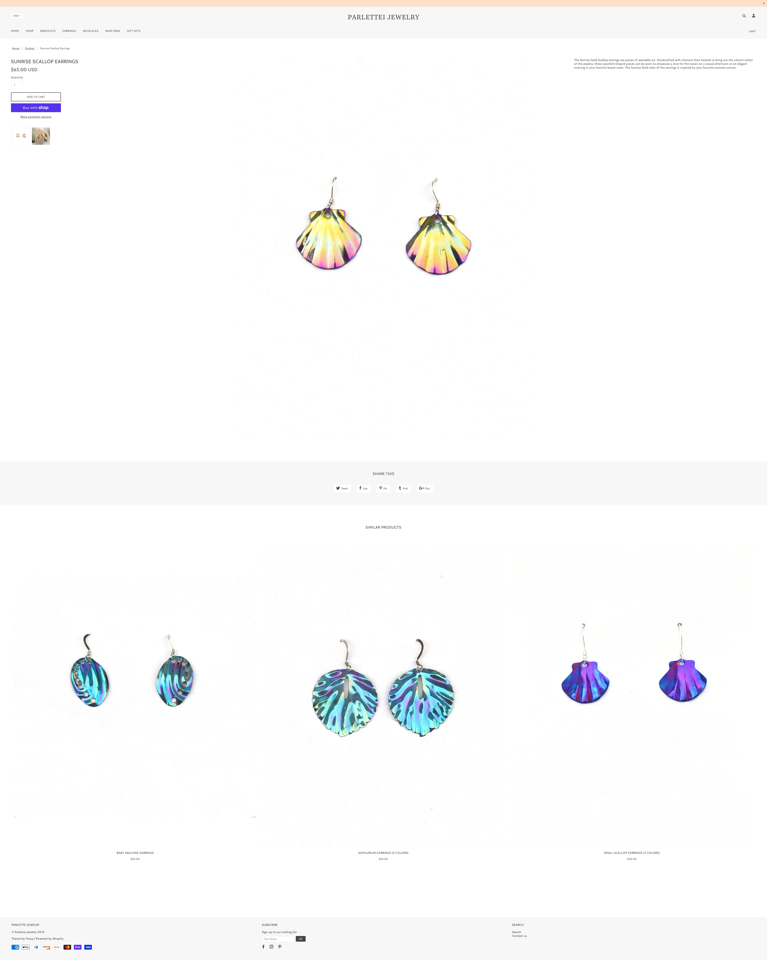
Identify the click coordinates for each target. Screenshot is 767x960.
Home (15, 48)
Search (516, 932)
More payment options (36, 117)
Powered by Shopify (50, 938)
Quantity (17, 77)
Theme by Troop (23, 938)
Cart (752, 31)
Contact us (519, 936)
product (30, 48)
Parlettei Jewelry (383, 17)
